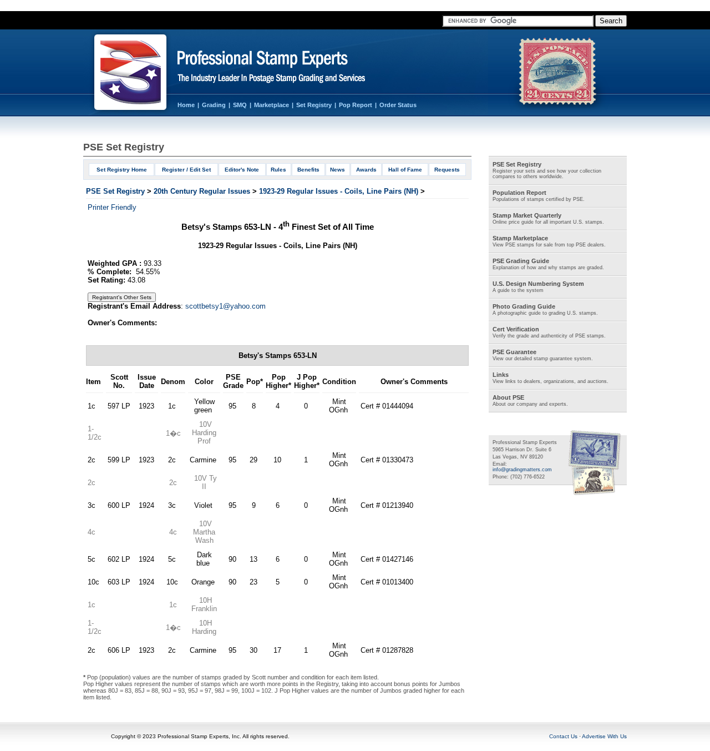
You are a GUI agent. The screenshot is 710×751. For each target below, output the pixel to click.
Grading (214, 105)
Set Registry (314, 105)
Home (186, 105)
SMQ (240, 105)
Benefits (308, 170)
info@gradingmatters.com (522, 469)
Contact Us (563, 736)
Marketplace (271, 105)
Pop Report (355, 105)
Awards (366, 170)
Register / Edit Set (186, 170)
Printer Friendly (112, 207)
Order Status (398, 105)
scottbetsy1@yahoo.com (225, 306)
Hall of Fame (405, 170)
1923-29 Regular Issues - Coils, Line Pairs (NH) (338, 191)
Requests (447, 170)
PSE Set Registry (115, 191)
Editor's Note (242, 170)
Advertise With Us (604, 736)
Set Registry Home (122, 170)
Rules (278, 170)
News (337, 170)
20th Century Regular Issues (202, 191)
